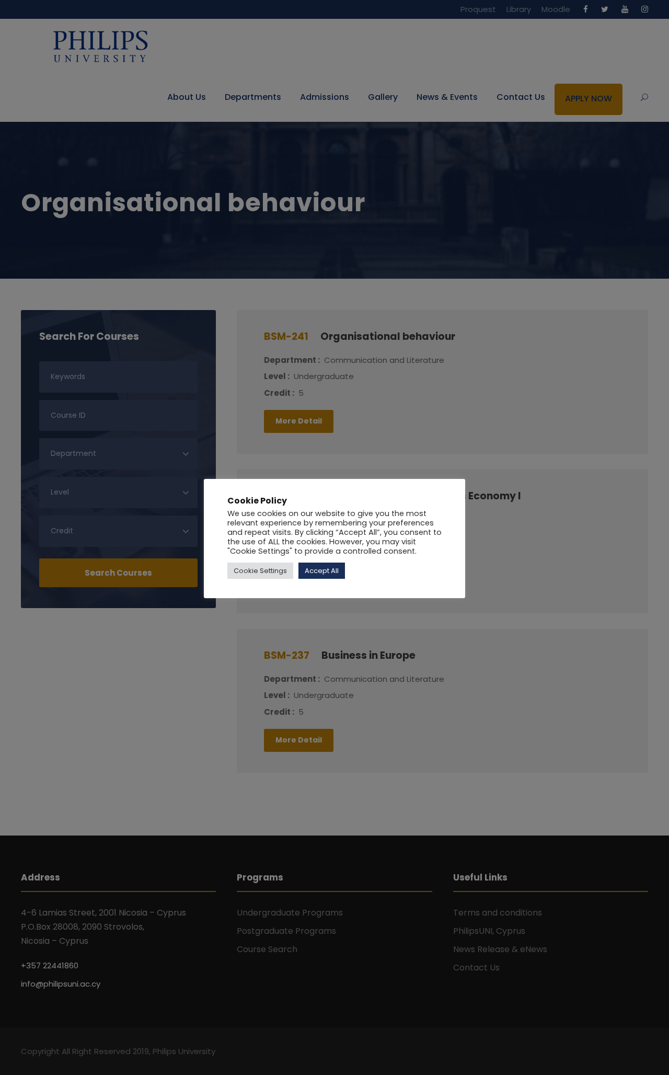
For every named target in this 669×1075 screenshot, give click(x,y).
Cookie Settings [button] (260, 571)
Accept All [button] (322, 571)
